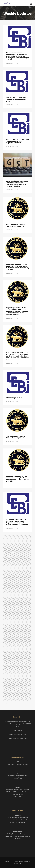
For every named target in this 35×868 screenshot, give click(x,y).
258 (25, 676)
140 (29, 610)
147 (29, 614)
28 (29, 548)
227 (13, 660)
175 (29, 629)
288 (5, 695)
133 (29, 606)
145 (21, 614)
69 (25, 572)
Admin (16, 63)
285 (21, 691)
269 (13, 683)
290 (13, 695)
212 (9, 653)
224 (29, 656)
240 (9, 668)
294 (29, 695)
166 (21, 626)
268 (9, 683)
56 (29, 564)
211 (5, 653)
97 (25, 587)
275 (9, 687)
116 (17, 599)
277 (17, 687)
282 (9, 691)
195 (25, 641)
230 (25, 660)
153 (25, 618)
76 (25, 575)
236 (21, 664)
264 (21, 680)
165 (17, 626)
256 (17, 676)
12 (20, 541)
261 (9, 680)
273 (29, 683)
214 (17, 653)
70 (29, 572)
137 (17, 610)
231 (29, 660)
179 (17, 633)
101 (13, 591)
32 (17, 552)
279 (25, 687)
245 (29, 668)
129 (13, 606)
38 (13, 556)
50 (5, 564)
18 (16, 545)
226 (9, 660)
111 (24, 595)
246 (5, 672)
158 (17, 622)
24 (13, 548)
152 (21, 618)
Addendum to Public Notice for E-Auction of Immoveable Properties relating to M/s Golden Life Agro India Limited (17, 522)
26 (21, 548)
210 (29, 649)
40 (21, 556)
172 (17, 629)
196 (29, 641)
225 (5, 660)
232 (5, 664)
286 (25, 691)
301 (29, 699)
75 (21, 575)
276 (13, 687)
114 (9, 599)
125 (25, 602)
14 (28, 541)
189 (29, 637)
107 (9, 595)
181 (25, 633)
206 (13, 649)
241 (13, 668)
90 (25, 583)
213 (13, 653)
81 (16, 579)
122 (13, 602)
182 (29, 633)
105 (29, 591)
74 (17, 575)
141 (5, 614)
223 (25, 656)
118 (25, 599)
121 (9, 602)
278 (21, 687)
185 (13, 637)
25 (17, 548)
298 (17, 699)
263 (17, 680)
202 (25, 645)
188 (25, 637)
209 (25, 649)
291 (17, 695)
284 (17, 691)
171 (13, 629)
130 (17, 606)
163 (9, 626)
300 (25, 699)
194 (21, 641)
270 (17, 683)
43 (5, 560)
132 (25, 606)
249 (17, 672)
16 (8, 545)
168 (29, 626)
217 (29, 653)
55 (25, 564)
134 (5, 610)
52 (13, 564)
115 (13, 599)
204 (5, 649)
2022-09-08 (9, 441)
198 (9, 645)
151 (17, 618)
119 (29, 599)
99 (5, 591)
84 (29, 579)
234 (13, 664)
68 (21, 572)
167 (25, 626)
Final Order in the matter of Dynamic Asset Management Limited (16, 99)
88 (17, 583)
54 (21, 564)
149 (9, 618)
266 (29, 680)
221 (17, 656)
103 (21, 591)
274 (5, 687)
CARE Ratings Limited (14, 398)
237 (25, 664)
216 (25, 653)
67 (17, 572)
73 (13, 575)
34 (25, 552)
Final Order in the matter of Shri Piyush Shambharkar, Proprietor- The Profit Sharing (17, 141)
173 (21, 629)
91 (28, 583)
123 (17, 602)
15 (4, 545)
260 (5, 680)
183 (5, 637)
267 (5, 683)
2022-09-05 (9, 63)
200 (17, 645)
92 (5, 587)
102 (17, 591)
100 (9, 591)
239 (5, 668)
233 (9, 664)
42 (29, 556)
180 (21, 633)
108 (13, 595)
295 (5, 699)
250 (21, 672)
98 (29, 587)
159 (21, 622)
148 (5, 618)
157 (13, 622)
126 (29, 602)
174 (25, 629)
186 (17, 637)
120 (5, 602)
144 (17, 614)
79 (9, 579)
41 (24, 556)
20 (25, 545)
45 (13, 560)
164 (13, 626)
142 (9, 614)
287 (29, 691)
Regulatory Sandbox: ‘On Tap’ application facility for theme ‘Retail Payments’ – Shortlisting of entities (17, 267)
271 (21, 683)
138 (21, 610)
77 (29, 575)
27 (25, 548)
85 (5, 583)
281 (5, 691)
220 (13, 656)
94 (13, 587)
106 (5, 595)
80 (13, 579)
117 (21, 599)
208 (21, 649)
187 (21, 637)
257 (21, 676)
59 (13, 568)
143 (13, 614)
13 (24, 541)
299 (21, 699)
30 (9, 552)
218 (5, 656)
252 (29, 672)
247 (9, 672)
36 (5, 556)
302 (5, 703)
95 (17, 587)
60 (17, 568)
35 (29, 552)
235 (17, 664)
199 (13, 645)
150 (13, 618)
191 (9, 641)
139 (25, 610)
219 (9, 656)
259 (29, 676)
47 (21, 560)
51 (8, 564)
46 (17, 560)
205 (9, 649)
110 (21, 595)
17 (12, 545)
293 (25, 695)
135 (9, 610)
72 (9, 575)
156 (9, 622)
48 (25, 560)
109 (17, 595)
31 (12, 552)
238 (29, 664)
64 (5, 572)
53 (17, 564)
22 (5, 548)
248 (13, 672)
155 (5, 622)
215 (21, 653)
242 (17, 668)
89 (21, 583)
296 (9, 699)
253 (5, 676)
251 (25, 672)
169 (5, 629)
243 (21, 668)
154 (29, 618)
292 (21, 695)
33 (21, 552)
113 (5, 599)
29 (5, 552)
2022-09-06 (9, 230)
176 (5, 633)
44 (9, 560)
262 (13, 680)
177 (9, 633)
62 (25, 568)
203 (29, 645)
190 (5, 641)
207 (17, 649)
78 (5, 579)
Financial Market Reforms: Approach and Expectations (16, 225)
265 (25, 680)
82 (21, 579)
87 (13, 583)
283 (13, 691)
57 (5, 568)
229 (21, 660)
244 (25, 668)
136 (13, 610)
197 (5, 645)
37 (9, 556)
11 (16, 541)
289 (9, 695)
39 (17, 556)
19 (20, 545)
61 (20, 568)
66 (13, 572)
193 (17, 641)
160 (25, 622)
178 (13, 633)
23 (9, 548)
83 (25, 579)
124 (21, 602)
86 (9, 583)
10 (13, 541)
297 (13, 699)
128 (9, 606)
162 (5, 626)
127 (5, 606)
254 (9, 676)
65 (9, 572)
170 (9, 629)
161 (29, 622)
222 (21, 656)
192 (13, 641)
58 (9, 568)
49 (29, 560)
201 (21, 645)
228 (17, 660)
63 (29, 568)
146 (25, 614)
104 (25, 591)
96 (21, 587)
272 (25, 683)
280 (29, 687)
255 (13, 676)
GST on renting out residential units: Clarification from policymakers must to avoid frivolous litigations (17, 183)
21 (28, 545)
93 (9, 587)
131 (21, 606)
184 (9, 637)
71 (4, 575)
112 (29, 595)
